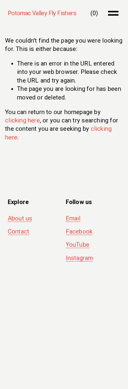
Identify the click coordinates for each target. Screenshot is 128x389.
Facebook (79, 231)
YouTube (77, 244)
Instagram (79, 258)
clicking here (22, 120)
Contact (18, 231)
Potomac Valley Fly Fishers (42, 13)
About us (20, 218)
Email (73, 218)
